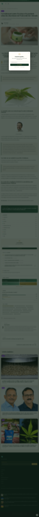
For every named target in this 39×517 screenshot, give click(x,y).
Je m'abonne (19, 64)
